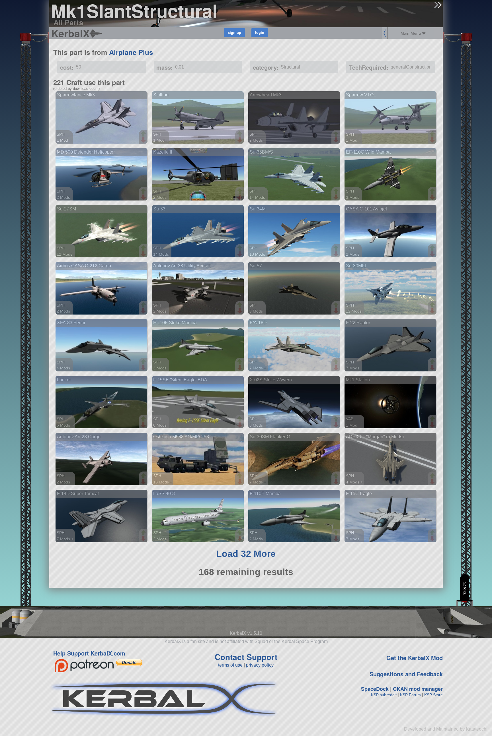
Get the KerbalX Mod (414, 658)
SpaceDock (375, 688)
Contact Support (246, 657)
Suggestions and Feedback (406, 674)
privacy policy (260, 665)
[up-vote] (144, 134)
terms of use (230, 665)
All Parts (68, 22)
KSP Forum (410, 694)
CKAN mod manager (418, 688)
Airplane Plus (131, 52)
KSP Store (433, 694)
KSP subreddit (384, 694)
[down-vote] (144, 140)
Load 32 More (246, 554)
